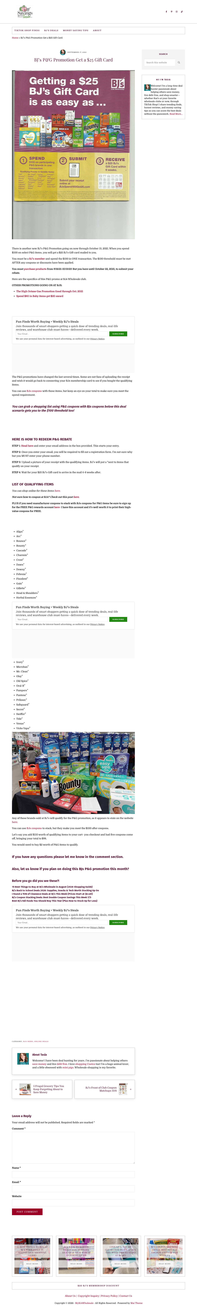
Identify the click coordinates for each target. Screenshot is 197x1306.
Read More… (176, 114)
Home (15, 37)
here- (57, 507)
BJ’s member (37, 258)
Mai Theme (136, 1303)
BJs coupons (34, 391)
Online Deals (41, 1041)
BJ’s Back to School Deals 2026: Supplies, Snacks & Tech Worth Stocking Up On (55, 890)
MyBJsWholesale (84, 1303)
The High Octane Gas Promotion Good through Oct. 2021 (49, 291)
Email (16, 1182)
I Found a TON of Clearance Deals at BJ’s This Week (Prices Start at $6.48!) (52, 893)
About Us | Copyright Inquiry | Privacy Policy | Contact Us (98, 1296)
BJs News (28, 1041)
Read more (33, 1264)
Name (16, 1168)
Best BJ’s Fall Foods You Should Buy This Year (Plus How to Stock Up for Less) (54, 900)
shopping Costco (85, 1064)
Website (16, 1196)
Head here (27, 445)
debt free (62, 1064)
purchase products (35, 269)
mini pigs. (68, 1067)
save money (39, 1064)
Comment (19, 1128)
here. (57, 490)
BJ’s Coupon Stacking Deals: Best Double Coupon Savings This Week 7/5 (51, 897)
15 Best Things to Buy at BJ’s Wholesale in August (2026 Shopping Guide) (52, 886)
